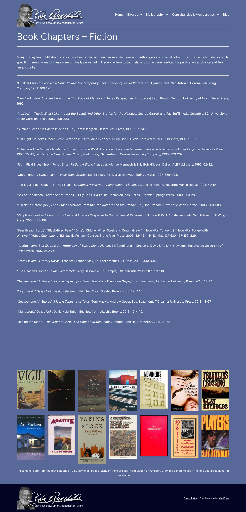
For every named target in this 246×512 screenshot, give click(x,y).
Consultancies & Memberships (193, 14)
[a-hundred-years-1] (123, 437)
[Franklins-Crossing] (215, 390)
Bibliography (155, 14)
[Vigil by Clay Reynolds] (31, 389)
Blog (226, 14)
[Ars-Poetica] (31, 437)
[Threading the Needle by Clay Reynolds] (61, 390)
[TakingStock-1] (92, 439)
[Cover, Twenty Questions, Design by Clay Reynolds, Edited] (184, 436)
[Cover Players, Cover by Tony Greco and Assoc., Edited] (215, 436)
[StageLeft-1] (154, 435)
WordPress (224, 498)
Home (119, 14)
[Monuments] (154, 389)
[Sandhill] (123, 390)
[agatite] (61, 435)
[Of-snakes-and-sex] (184, 390)
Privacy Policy (190, 498)
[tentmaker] (92, 391)
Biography (134, 14)
